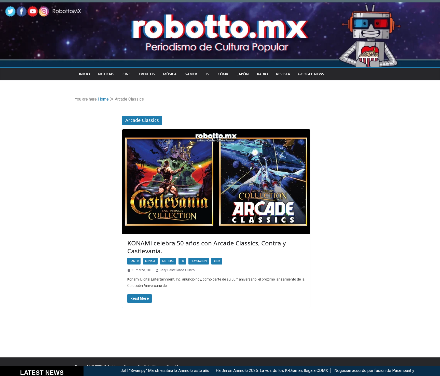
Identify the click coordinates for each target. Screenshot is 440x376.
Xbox (216, 261)
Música (169, 74)
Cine (126, 74)
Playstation (198, 261)
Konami (150, 261)
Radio (262, 74)
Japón (243, 74)
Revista (283, 74)
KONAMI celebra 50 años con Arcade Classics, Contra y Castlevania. (206, 247)
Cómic (223, 74)
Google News (311, 74)
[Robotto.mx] (220, 3)
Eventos (147, 74)
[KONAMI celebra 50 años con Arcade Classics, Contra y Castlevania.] (216, 181)
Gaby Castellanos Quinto (177, 270)
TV (207, 74)
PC (182, 261)
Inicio (84, 74)
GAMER (191, 74)
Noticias (106, 74)
